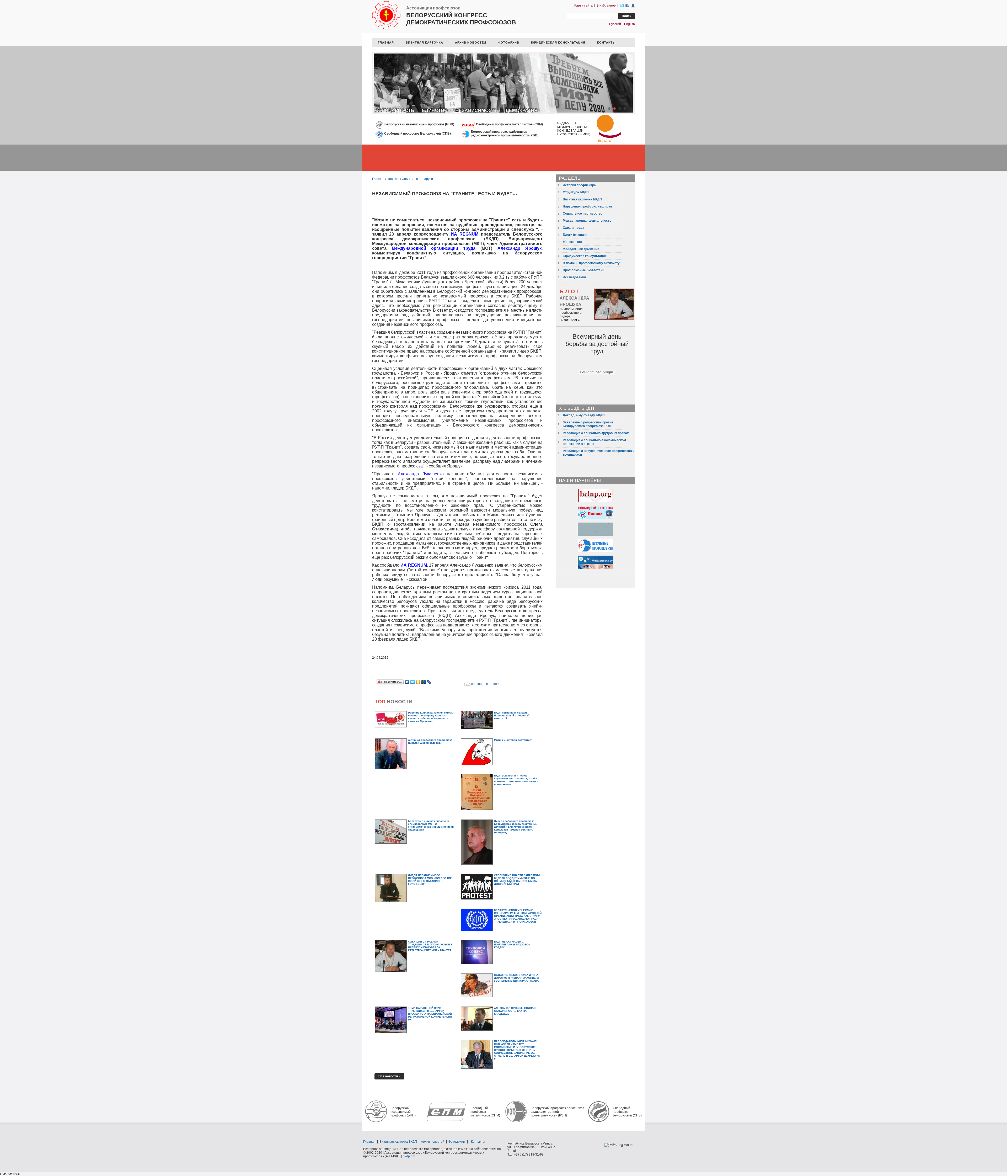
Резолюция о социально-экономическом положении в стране (594, 442)
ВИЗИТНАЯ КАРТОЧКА (424, 42)
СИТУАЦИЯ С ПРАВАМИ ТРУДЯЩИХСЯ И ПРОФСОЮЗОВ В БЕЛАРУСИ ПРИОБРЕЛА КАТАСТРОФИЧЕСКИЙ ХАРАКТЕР (430, 946)
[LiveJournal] (429, 682)
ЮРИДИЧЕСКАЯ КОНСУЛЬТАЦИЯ (558, 42)
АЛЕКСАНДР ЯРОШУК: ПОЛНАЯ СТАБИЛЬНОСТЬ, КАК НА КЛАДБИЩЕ (514, 1011)
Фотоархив (456, 1141)
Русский (615, 24)
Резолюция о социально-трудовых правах (596, 433)
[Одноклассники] (418, 682)
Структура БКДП (576, 192)
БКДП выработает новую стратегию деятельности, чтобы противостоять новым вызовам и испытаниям (516, 780)
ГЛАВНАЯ (386, 42)
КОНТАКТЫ (606, 42)
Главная (378, 179)
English (629, 24)
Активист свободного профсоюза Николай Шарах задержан (430, 741)
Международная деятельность (587, 220)
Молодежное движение (581, 249)
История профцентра (579, 185)
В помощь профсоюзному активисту (591, 263)
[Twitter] (412, 682)
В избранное (606, 5)
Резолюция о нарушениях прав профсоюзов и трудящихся (598, 452)
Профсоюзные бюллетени (583, 270)
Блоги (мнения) (575, 235)
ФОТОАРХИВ (508, 42)
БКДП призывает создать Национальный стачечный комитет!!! (511, 715)
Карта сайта (583, 5)
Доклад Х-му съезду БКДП (584, 415)
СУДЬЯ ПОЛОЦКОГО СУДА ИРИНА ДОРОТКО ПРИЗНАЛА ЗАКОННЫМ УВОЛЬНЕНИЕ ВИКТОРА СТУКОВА (516, 977)
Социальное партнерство (582, 213)
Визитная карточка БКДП (582, 199)
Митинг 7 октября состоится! (513, 739)
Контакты (478, 1141)
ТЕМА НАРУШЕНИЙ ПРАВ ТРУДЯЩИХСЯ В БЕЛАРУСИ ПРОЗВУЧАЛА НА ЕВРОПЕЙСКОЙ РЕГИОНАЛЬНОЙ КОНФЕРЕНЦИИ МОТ (430, 1014)
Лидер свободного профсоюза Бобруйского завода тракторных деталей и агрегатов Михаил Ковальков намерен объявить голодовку (515, 827)
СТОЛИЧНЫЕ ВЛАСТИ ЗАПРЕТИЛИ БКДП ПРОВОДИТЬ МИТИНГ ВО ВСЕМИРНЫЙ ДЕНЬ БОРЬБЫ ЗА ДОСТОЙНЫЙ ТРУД (517, 879)
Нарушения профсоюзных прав (587, 206)
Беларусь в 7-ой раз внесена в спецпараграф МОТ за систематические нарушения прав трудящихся (431, 825)
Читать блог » (570, 320)
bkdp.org (409, 1156)
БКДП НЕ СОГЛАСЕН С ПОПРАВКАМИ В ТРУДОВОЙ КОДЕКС (512, 944)
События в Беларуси (417, 179)
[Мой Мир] (423, 682)
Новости (393, 179)
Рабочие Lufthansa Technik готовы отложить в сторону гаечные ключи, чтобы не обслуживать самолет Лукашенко (431, 717)
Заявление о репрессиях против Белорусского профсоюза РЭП (588, 424)
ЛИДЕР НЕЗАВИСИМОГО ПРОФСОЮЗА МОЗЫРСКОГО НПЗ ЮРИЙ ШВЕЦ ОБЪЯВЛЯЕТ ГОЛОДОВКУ (430, 879)
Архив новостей (432, 1141)
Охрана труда (573, 228)
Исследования (574, 277)
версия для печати (484, 684)
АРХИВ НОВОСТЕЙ (470, 42)
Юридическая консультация (585, 256)
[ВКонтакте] (407, 682)
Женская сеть (573, 242)
